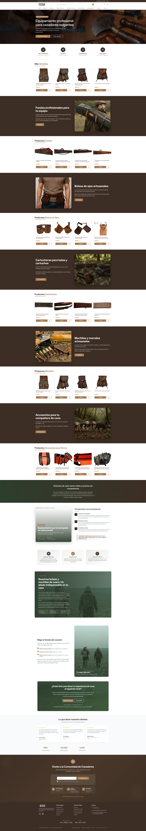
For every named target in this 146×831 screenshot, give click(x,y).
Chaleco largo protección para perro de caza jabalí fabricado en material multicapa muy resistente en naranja (82, 469)
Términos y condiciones (85, 827)
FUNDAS (44, 8)
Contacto (58, 814)
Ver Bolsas (78, 199)
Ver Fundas (39, 124)
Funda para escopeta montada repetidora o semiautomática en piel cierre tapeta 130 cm (82, 161)
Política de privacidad (76, 827)
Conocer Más (79, 700)
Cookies (93, 827)
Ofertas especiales (57, 36)
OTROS (104, 8)
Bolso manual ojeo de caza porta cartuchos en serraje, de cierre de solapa (101, 238)
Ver (49, 90)
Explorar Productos (68, 700)
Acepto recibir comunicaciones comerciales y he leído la (69, 781)
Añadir (42, 90)
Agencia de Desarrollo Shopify (101, 827)
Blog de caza (58, 812)
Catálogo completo (59, 809)
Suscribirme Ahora (83, 778)
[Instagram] (43, 814)
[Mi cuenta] (104, 4)
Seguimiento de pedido (101, 1)
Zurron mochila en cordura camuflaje (102, 83)
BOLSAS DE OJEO (60, 8)
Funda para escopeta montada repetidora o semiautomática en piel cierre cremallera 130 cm (62, 161)
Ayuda (107, 1)
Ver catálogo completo (42, 36)
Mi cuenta (76, 807)
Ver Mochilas (79, 355)
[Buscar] (93, 4)
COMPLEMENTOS (90, 8)
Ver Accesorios (40, 431)
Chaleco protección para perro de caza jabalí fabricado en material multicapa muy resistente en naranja (62, 469)
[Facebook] (40, 814)
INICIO (40, 8)
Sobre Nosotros (59, 807)
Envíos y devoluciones (78, 811)
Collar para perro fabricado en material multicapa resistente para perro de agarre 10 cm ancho (43, 469)
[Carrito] (107, 4)
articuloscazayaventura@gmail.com (100, 810)
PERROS (98, 8)
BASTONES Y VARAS (71, 8)
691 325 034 (41, 1)
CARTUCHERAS (81, 8)
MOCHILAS (51, 8)
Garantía (75, 814)
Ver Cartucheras (41, 279)
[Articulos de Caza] (41, 4)
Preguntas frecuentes (78, 812)
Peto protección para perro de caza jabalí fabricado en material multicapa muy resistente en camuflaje (102, 469)
